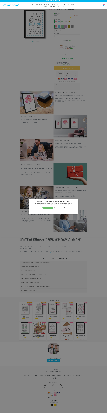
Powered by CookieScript (53, 212)
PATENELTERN (66, 4)
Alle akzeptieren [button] (48, 207)
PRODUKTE (45, 6)
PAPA (37, 4)
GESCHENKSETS (53, 6)
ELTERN (45, 4)
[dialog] (53, 206)
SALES (59, 6)
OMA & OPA (59, 4)
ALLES (63, 6)
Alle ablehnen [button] (59, 207)
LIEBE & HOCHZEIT (52, 4)
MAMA (33, 4)
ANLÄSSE (73, 4)
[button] (54, 211)
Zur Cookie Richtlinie (66, 204)
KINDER (40, 4)
